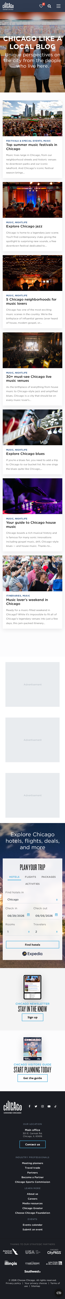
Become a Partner (32, 1177)
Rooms (10, 924)
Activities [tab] (32, 883)
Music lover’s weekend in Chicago (27, 602)
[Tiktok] (55, 1106)
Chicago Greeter (32, 1208)
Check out (40, 908)
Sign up (33, 1017)
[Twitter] (36, 1106)
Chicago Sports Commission (32, 1181)
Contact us (32, 1144)
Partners (32, 1172)
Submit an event (33, 1229)
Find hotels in (14, 892)
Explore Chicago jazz (24, 226)
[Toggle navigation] (58, 6)
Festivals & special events (24, 140)
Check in (11, 908)
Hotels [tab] (14, 876)
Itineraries (13, 595)
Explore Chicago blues (25, 454)
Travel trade (32, 1167)
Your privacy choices (36, 1283)
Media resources (32, 1203)
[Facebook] (29, 1106)
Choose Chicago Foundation (32, 1212)
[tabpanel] (32, 923)
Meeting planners (32, 1163)
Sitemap (35, 1286)
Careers (32, 1198)
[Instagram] (42, 1106)
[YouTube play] (49, 1106)
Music (47, 140)
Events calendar (32, 1224)
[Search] (49, 6)
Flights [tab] (30, 876)
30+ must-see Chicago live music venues (28, 379)
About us (32, 1193)
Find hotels (32, 945)
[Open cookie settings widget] (59, 1293)
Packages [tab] (49, 876)
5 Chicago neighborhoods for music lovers (31, 301)
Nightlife (21, 222)
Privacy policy (13, 1283)
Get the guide (32, 1078)
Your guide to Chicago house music (31, 524)
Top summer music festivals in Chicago (31, 147)
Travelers (39, 924)
